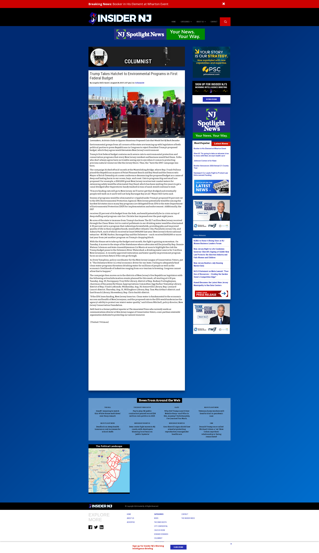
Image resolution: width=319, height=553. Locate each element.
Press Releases (200, 235)
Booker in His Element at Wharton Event (128, 4)
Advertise (131, 522)
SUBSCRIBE (211, 99)
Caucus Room (159, 530)
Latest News (221, 143)
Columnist (139, 83)
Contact (184, 514)
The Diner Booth (160, 522)
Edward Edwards (161, 534)
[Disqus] (137, 357)
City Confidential (161, 526)
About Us (130, 518)
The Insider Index (188, 518)
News (156, 518)
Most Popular (202, 143)
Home (129, 514)
